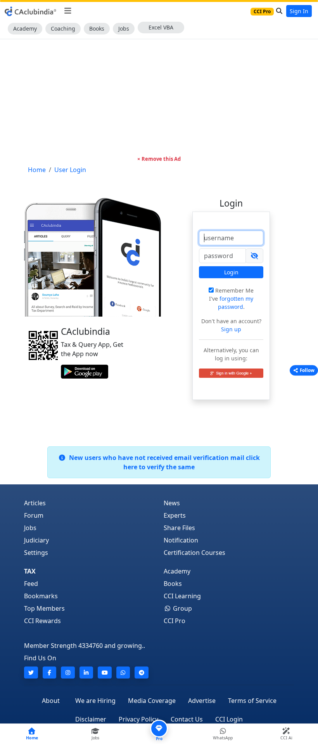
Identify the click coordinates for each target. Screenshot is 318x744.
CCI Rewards (42, 621)
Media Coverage (152, 700)
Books (96, 28)
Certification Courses (194, 552)
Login (231, 272)
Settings (36, 552)
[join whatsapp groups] (123, 672)
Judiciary (36, 540)
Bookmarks (41, 596)
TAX (30, 571)
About (51, 700)
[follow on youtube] (105, 672)
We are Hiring (95, 700)
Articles (35, 503)
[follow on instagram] (68, 672)
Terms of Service (252, 700)
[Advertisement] (159, 97)
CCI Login (229, 719)
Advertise (202, 700)
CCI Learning (182, 596)
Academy (25, 28)
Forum (33, 515)
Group (181, 608)
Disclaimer (90, 719)
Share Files (179, 528)
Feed (31, 583)
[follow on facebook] (50, 672)
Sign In (299, 11)
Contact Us (187, 719)
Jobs (123, 28)
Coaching (63, 28)
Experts (175, 515)
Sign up (231, 329)
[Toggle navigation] (67, 11)
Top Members (44, 608)
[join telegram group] (142, 672)
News (172, 503)
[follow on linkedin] (86, 672)
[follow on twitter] (31, 672)
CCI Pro (174, 621)
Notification (181, 540)
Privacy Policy (138, 719)
